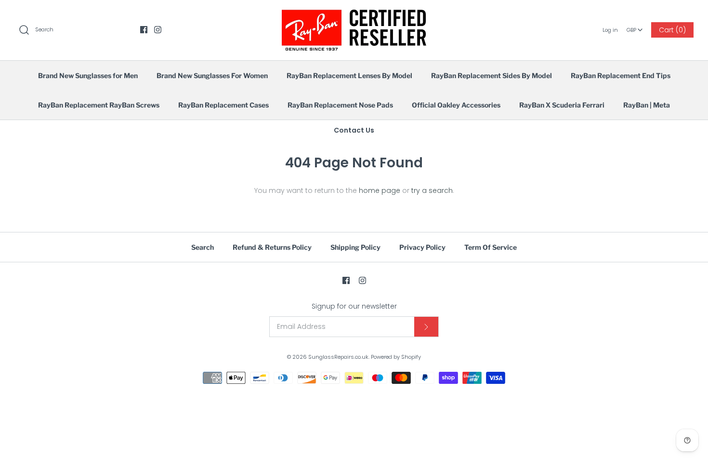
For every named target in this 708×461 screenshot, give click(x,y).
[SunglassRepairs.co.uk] (354, 15)
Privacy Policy (422, 247)
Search (202, 247)
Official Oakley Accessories (456, 105)
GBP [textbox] (635, 27)
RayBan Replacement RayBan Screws (98, 105)
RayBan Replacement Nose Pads (340, 105)
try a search (432, 190)
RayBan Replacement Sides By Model (491, 75)
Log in (610, 30)
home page (379, 190)
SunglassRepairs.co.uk (338, 357)
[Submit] (426, 327)
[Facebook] (143, 29)
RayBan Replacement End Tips (620, 75)
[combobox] (635, 26)
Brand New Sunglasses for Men (88, 75)
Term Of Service (490, 247)
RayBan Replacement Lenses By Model (349, 75)
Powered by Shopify (396, 357)
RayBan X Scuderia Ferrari (561, 105)
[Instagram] (157, 29)
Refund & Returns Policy (272, 247)
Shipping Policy (355, 247)
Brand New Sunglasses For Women (212, 75)
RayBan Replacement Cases (223, 105)
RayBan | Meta (646, 105)
